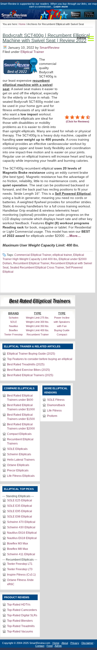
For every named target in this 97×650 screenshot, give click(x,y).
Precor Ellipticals (17, 470)
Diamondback (56, 405)
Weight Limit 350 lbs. (37, 326)
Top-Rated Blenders (20, 620)
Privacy (74, 643)
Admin (58, 645)
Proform (52, 416)
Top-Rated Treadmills (21, 626)
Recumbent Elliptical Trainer (31, 263)
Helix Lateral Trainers (21, 459)
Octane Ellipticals (18, 465)
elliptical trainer (62, 255)
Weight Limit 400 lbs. (37, 330)
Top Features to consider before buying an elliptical (39, 359)
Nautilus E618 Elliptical (22, 538)
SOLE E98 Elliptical (19, 516)
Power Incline (61, 317)
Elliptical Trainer (32, 52)
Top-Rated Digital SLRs (22, 615)
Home (22, 24)
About (64, 643)
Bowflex (13, 330)
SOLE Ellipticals (17, 449)
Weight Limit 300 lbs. (37, 321)
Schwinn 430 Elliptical (21, 527)
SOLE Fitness (56, 399)
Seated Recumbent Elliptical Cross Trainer (37, 267)
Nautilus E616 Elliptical (22, 532)
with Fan (62, 326)
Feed (50, 645)
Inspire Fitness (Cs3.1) (21, 574)
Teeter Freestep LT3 (19, 569)
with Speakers (62, 321)
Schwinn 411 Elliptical (21, 554)
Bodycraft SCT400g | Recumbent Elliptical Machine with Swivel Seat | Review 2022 (46, 38)
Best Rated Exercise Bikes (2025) (28, 369)
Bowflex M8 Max (17, 549)
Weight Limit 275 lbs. (37, 317)
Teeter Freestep (13, 334)
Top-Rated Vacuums (20, 631)
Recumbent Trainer (38, 334)
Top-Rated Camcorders (22, 610)
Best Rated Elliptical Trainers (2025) (30, 375)
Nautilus (13, 326)
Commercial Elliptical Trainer (32, 255)
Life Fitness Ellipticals (21, 475)
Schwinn (13, 317)
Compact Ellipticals (19, 434)
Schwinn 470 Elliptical (21, 522)
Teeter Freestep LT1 (19, 564)
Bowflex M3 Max (17, 543)
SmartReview (49, 47)
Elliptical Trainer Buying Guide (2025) (31, 353)
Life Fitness (54, 410)
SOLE (13, 321)
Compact (62, 334)
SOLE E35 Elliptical (19, 505)
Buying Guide (61, 330)
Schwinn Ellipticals (19, 454)
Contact (39, 645)
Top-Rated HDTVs (18, 604)
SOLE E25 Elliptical (19, 500)
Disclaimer (87, 643)
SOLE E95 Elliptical (19, 511)
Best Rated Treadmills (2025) (25, 364)
